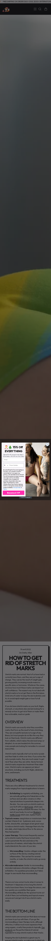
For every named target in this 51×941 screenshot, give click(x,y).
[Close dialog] (47, 444)
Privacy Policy (17, 487)
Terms (5, 489)
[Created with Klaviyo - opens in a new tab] (25, 497)
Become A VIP (13, 492)
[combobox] (5, 465)
